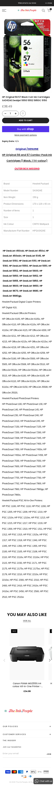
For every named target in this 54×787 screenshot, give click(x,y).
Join (49, 754)
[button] (23, 113)
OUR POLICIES (27, 726)
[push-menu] (4, 10)
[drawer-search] (43, 10)
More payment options (26, 135)
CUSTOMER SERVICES (27, 734)
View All (27, 620)
